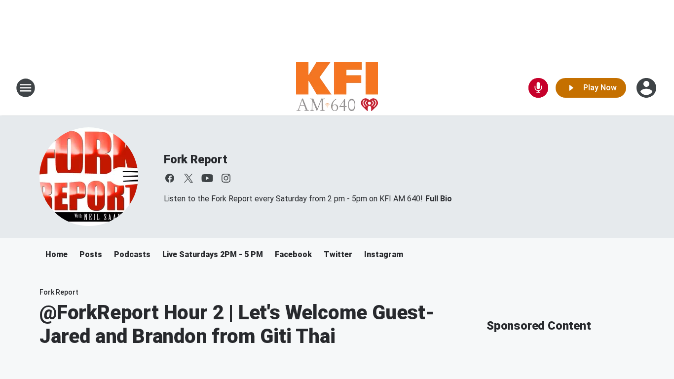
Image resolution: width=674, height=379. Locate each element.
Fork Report (195, 159)
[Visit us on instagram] (226, 178)
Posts (90, 254)
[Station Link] (337, 88)
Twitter (338, 254)
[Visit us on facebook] (170, 178)
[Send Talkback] (538, 88)
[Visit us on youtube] (207, 178)
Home (56, 254)
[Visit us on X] (188, 178)
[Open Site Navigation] (26, 88)
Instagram (383, 254)
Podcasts (132, 254)
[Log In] (647, 88)
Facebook (293, 254)
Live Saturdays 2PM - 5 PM (212, 254)
